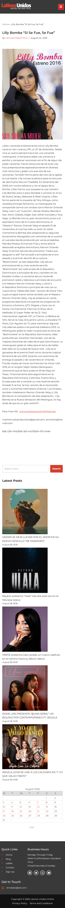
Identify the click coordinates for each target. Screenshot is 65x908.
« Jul (31, 827)
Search (56, 468)
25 (12, 815)
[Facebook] (30, 873)
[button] (60, 7)
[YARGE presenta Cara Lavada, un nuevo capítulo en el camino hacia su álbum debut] (25, 630)
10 (4, 807)
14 (38, 807)
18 (12, 811)
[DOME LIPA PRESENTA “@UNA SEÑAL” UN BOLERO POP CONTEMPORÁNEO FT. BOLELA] (25, 688)
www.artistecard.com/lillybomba (37, 411)
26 (21, 815)
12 (21, 807)
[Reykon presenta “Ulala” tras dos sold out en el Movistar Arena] (25, 571)
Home (5, 24)
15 (47, 807)
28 (38, 815)
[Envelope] (49, 873)
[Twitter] (36, 873)
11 (12, 807)
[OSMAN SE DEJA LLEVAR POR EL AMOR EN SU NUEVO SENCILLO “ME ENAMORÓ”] (25, 512)
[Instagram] (42, 873)
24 (4, 815)
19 (21, 811)
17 (4, 811)
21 (38, 811)
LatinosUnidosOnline (16, 38)
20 (30, 811)
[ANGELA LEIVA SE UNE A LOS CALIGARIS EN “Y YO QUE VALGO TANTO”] (25, 747)
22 (47, 811)
